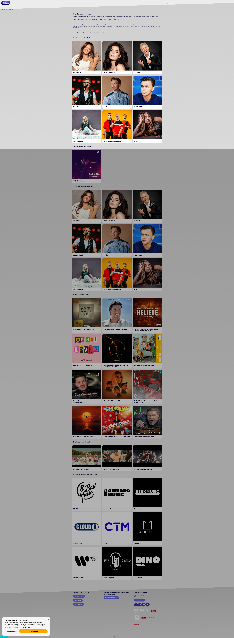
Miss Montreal (78, 141)
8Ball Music (77, 509)
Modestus (137, 543)
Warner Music (78, 578)
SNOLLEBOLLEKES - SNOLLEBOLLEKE (117, 437)
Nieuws (206, 3)
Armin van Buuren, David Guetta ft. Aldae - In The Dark (116, 365)
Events (172, 3)
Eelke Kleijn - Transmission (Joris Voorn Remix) (145, 401)
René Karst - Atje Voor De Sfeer (145, 437)
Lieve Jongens (109, 578)
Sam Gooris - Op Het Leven (82, 365)
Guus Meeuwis (78, 107)
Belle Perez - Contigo (111, 469)
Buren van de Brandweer (112, 141)
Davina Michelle (109, 72)
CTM (105, 543)
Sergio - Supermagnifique (143, 469)
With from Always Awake (117, 636)
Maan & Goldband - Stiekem (114, 401)
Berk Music (138, 509)
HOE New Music (78, 181)
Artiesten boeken (79, 596)
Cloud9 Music (78, 543)
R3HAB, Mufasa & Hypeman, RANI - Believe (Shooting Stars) (146, 330)
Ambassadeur (218, 3)
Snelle (106, 107)
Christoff (137, 72)
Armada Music (109, 509)
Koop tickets (78, 600)
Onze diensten (78, 604)
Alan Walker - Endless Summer (84, 437)
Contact (226, 3)
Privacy (119, 633)
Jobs (211, 3)
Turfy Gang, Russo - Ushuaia (144, 365)
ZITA (135, 141)
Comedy (184, 3)
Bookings (165, 3)
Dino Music (138, 578)
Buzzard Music (86, 30)
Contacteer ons (140, 600)
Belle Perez (77, 72)
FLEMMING (138, 107)
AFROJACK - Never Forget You (83, 329)
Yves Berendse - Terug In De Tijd (115, 329)
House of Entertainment (6, 9)
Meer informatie (26, 627)
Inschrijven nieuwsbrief (111, 597)
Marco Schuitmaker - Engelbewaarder (80, 401)
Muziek (178, 3)
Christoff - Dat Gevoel (81, 469)
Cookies (115, 633)
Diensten (191, 3)
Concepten (199, 3)
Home (159, 3)
